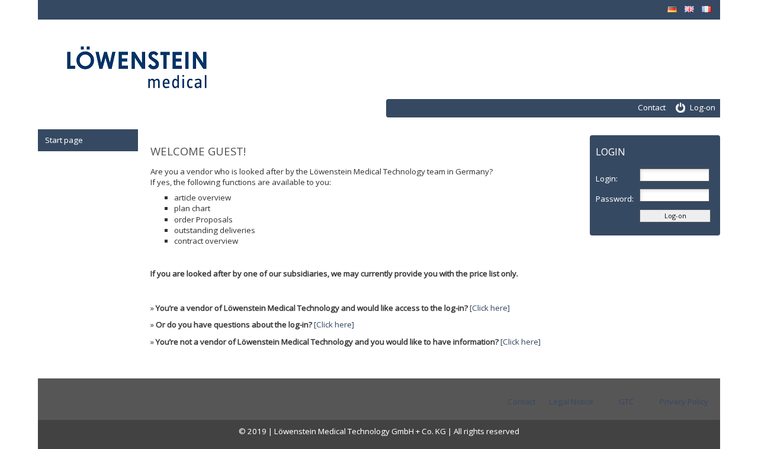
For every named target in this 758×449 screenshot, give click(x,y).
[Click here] (490, 307)
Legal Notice (571, 401)
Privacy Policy (684, 401)
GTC (626, 401)
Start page (64, 140)
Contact (652, 107)
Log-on (702, 107)
